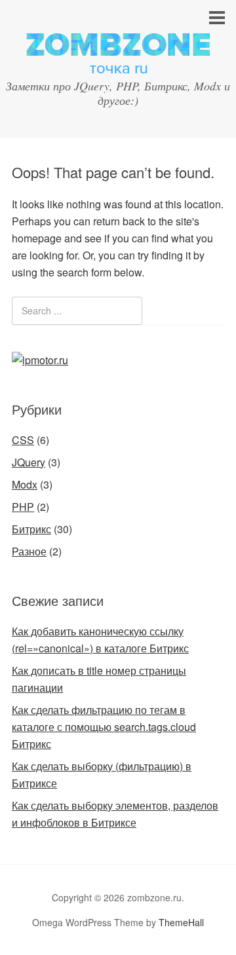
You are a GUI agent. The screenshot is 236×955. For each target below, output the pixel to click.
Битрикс (31, 528)
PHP (23, 506)
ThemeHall (181, 922)
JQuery (28, 462)
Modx (24, 484)
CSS (23, 439)
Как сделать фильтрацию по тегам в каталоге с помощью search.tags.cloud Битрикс (104, 726)
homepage (37, 238)
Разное (29, 551)
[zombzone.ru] (118, 61)
